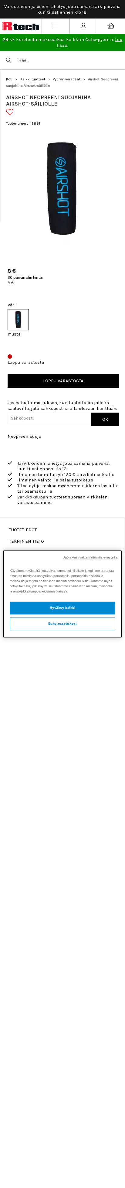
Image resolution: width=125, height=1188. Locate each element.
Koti (9, 79)
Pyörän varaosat (66, 79)
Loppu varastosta (63, 380)
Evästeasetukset (62, 624)
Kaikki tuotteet (33, 79)
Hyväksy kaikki (63, 608)
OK (105, 419)
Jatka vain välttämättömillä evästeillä (90, 557)
